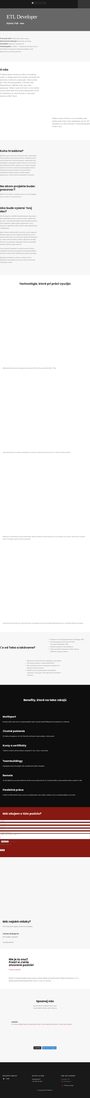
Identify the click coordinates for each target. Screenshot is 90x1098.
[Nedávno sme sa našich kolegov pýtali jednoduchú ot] (28, 1036)
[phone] (15, 1093)
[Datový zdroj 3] (39, 3)
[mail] (12, 1093)
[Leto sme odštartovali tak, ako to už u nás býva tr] (45, 1036)
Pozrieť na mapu (69, 1085)
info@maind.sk (36, 1079)
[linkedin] (48, 1012)
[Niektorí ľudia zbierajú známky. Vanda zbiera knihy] (62, 1036)
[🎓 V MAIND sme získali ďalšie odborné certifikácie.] (11, 1036)
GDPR (7, 1078)
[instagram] (45, 1012)
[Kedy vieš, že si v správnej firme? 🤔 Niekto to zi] (79, 1036)
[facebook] (42, 1012)
